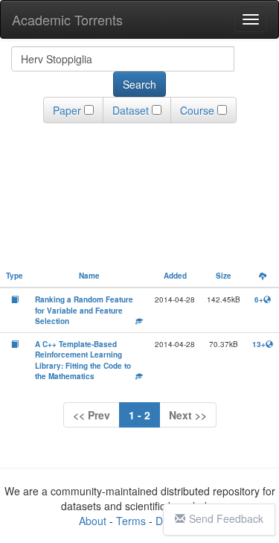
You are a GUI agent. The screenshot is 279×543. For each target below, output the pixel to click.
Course (197, 110)
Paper (67, 110)
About (92, 520)
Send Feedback (226, 518)
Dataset (130, 110)
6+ (258, 299)
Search (139, 84)
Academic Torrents (67, 19)
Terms (131, 520)
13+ (259, 344)
